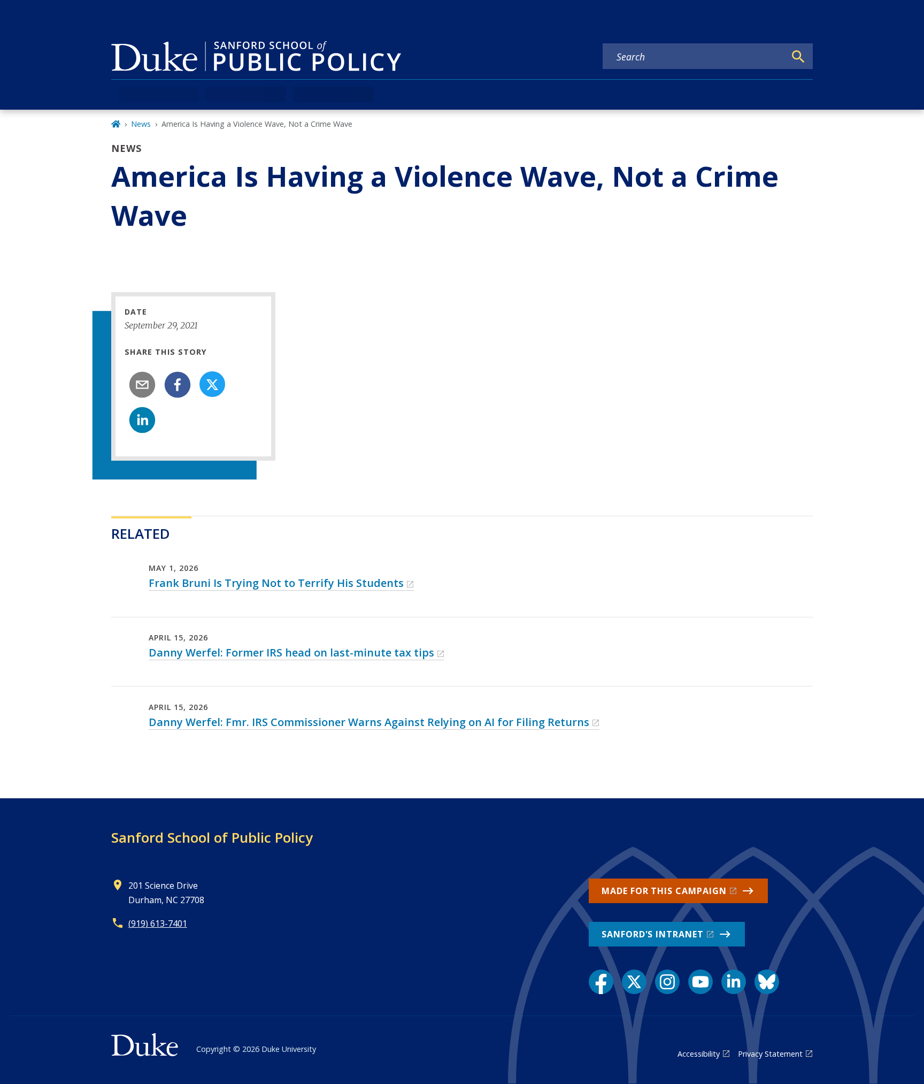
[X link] (634, 982)
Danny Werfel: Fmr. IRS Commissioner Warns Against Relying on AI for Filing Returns (369, 722)
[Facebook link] (601, 982)
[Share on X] (212, 384)
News (141, 124)
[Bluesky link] (766, 982)
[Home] (115, 124)
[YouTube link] (700, 982)
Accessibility (698, 1054)
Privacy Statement (770, 1054)
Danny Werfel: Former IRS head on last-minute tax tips (291, 652)
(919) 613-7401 (157, 923)
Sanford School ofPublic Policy (212, 837)
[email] (142, 384)
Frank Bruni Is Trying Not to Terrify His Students (276, 583)
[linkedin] (142, 420)
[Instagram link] (667, 982)
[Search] (798, 56)
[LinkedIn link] (733, 982)
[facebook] (177, 384)
